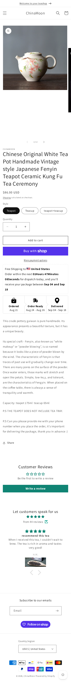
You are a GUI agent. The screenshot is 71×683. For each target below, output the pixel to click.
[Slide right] (44, 142)
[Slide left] (27, 142)
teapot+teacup (53, 210)
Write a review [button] (35, 489)
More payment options (35, 260)
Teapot (11, 210)
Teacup (29, 210)
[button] (5, 13)
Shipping (7, 197)
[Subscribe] (57, 610)
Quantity (7, 219)
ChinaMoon (29, 676)
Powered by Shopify (45, 676)
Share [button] (10, 442)
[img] (35, 516)
